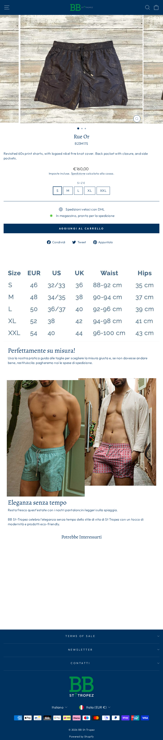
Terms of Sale (80, 636)
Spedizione (78, 173)
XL (89, 190)
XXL (103, 190)
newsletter (80, 649)
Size (81, 183)
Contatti (80, 663)
